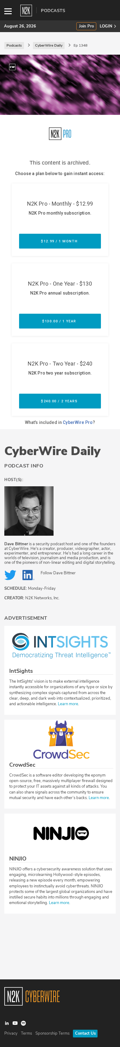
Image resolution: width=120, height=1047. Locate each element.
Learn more (68, 704)
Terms (26, 1033)
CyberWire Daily (52, 451)
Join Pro (86, 26)
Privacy (11, 1033)
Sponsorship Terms (52, 1033)
